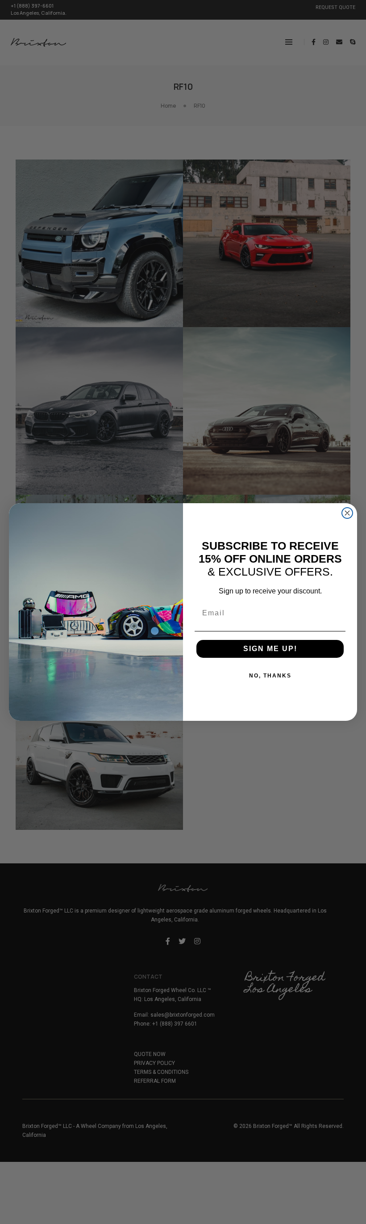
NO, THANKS (270, 676)
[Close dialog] (347, 513)
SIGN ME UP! (270, 648)
